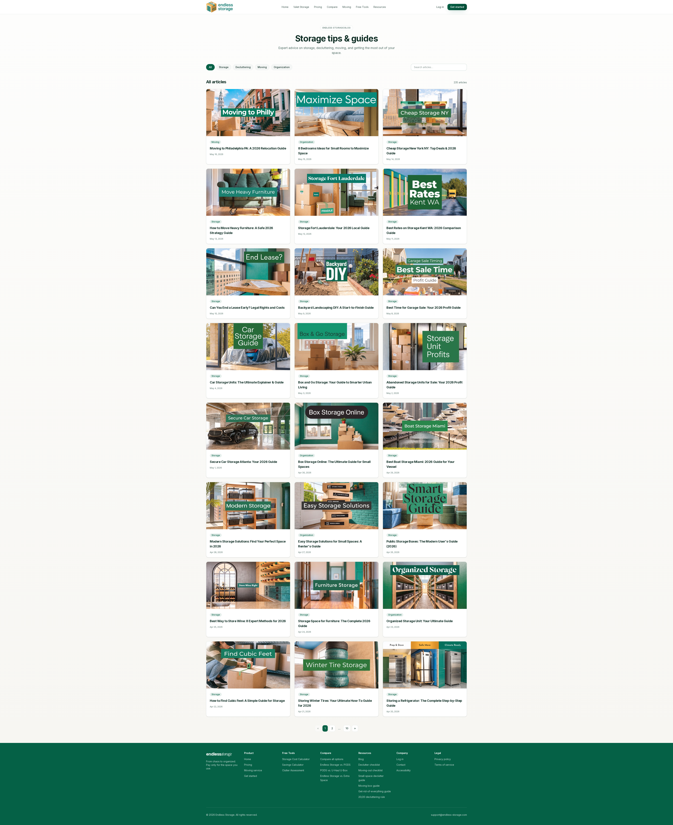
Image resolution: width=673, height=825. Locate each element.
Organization (282, 67)
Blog (361, 759)
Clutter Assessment (293, 770)
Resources (379, 6)
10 (347, 728)
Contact (400, 764)
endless (219, 754)
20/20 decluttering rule (371, 796)
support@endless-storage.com (449, 814)
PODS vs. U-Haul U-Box (334, 770)
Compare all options (331, 759)
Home (285, 6)
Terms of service (444, 764)
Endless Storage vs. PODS (335, 764)
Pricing (318, 6)
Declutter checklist (369, 764)
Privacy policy (442, 759)
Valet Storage (301, 6)
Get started (457, 6)
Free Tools (362, 6)
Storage (224, 67)
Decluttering (243, 67)
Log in (440, 6)
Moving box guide (369, 785)
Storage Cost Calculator (296, 759)
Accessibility (403, 770)
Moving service (253, 770)
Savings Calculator (293, 764)
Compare (332, 6)
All (210, 67)
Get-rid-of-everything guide (374, 791)
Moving (346, 6)
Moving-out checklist (370, 770)
